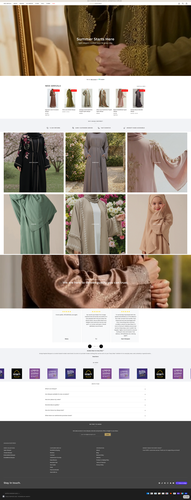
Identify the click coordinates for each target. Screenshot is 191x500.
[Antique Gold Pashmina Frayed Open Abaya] (87, 98)
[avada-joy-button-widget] (3, 496)
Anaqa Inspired (9, 496)
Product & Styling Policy (102, 460)
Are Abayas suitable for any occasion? (57, 394)
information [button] (100, 448)
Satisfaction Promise (55, 457)
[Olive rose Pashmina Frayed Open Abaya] (104, 98)
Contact (52, 455)
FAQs (51, 467)
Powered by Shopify (24, 496)
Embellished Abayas (9, 457)
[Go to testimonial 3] (96, 346)
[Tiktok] (162, 483)
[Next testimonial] (101, 346)
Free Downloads (54, 470)
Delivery (98, 457)
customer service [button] (55, 448)
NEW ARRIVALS (53, 86)
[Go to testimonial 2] (94, 346)
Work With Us (53, 472)
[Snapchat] (170, 483)
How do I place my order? (53, 399)
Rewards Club (53, 462)
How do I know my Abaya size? (54, 410)
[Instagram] (167, 483)
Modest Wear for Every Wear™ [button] (152, 448)
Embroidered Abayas (9, 455)
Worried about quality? (52, 405)
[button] (15, 3)
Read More (95, 356)
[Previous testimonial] (90, 346)
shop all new (141, 86)
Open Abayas (7, 450)
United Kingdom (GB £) (11, 493)
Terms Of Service (101, 462)
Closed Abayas (8, 452)
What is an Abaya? (51, 389)
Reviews (52, 452)
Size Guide (53, 465)
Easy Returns (53, 460)
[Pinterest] (165, 483)
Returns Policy (100, 455)
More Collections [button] (9, 448)
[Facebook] (159, 483)
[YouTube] (173, 483)
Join (107, 434)
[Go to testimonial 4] (97, 346)
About (98, 450)
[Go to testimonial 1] (93, 346)
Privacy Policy (100, 465)
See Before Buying (55, 450)
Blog (97, 452)
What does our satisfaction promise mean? (58, 415)
